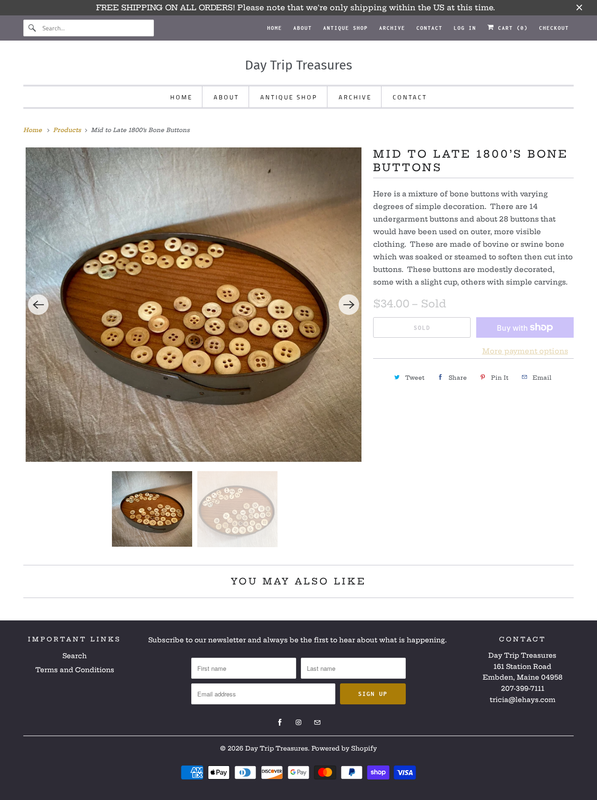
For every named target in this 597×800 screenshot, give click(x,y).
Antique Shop (345, 28)
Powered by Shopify (344, 748)
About (302, 28)
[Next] (349, 304)
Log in (465, 28)
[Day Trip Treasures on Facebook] (280, 723)
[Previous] (38, 304)
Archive (392, 28)
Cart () (511, 28)
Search (74, 656)
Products (68, 129)
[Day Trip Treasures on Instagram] (298, 723)
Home (274, 28)
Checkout (554, 28)
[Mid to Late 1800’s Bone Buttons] (193, 304)
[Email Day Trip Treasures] (317, 723)
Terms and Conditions (74, 670)
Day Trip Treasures (276, 748)
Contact (430, 28)
